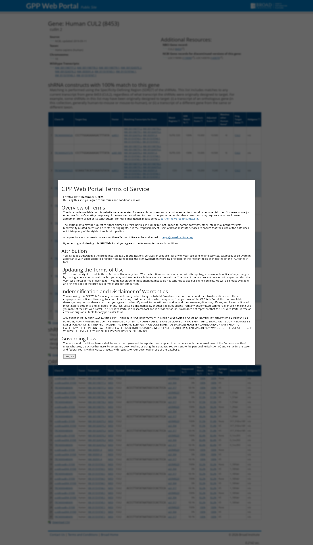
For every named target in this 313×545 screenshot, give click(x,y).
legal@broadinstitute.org (177, 237)
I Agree (69, 356)
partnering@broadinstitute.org (179, 218)
